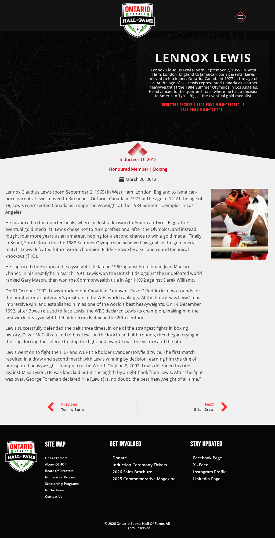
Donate (120, 457)
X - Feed (200, 464)
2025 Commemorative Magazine (144, 478)
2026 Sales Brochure (132, 471)
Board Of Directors (59, 470)
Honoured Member (129, 169)
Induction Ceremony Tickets (140, 464)
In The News (54, 490)
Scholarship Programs (62, 483)
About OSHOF (55, 464)
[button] (240, 18)
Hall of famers (56, 458)
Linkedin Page (206, 478)
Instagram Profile (210, 471)
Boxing (160, 169)
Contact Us (53, 496)
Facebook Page (207, 457)
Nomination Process (60, 477)
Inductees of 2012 (177, 104)
